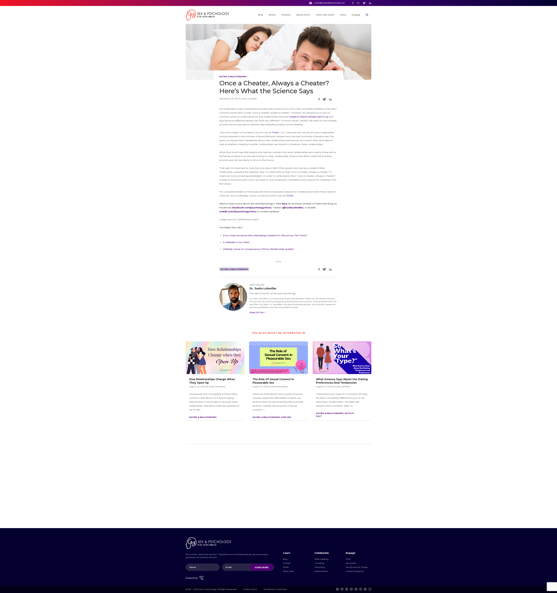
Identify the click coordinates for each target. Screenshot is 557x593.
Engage (356, 15)
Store (343, 15)
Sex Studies (351, 563)
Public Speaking (321, 559)
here (285, 203)
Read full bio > (257, 312)
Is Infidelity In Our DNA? (236, 242)
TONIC (275, 132)
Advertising (319, 567)
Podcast (285, 15)
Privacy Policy (250, 589)
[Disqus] (278, 486)
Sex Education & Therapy (357, 567)
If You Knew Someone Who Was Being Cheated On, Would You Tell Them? (265, 235)
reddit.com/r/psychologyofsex (238, 211)
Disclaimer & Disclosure (275, 589)
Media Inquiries (321, 571)
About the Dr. (303, 15)
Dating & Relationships (233, 76)
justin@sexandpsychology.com (329, 3)
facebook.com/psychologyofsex (252, 207)
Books (272, 15)
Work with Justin (325, 15)
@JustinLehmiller (293, 207)
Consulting (319, 563)
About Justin (288, 571)
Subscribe (262, 567)
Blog (260, 15)
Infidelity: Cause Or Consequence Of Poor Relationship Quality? (258, 249)
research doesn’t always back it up (308, 116)
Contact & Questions (355, 571)
